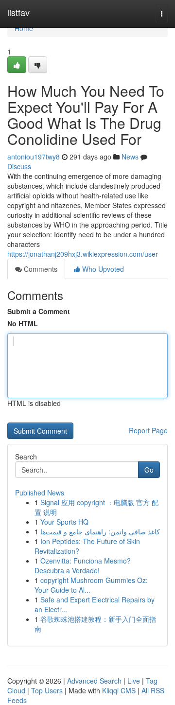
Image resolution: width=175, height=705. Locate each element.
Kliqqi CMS (119, 690)
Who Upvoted (102, 269)
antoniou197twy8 (33, 156)
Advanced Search (94, 681)
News (130, 156)
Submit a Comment (38, 311)
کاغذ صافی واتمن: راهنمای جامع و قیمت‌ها (100, 531)
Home (24, 28)
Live (133, 681)
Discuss (19, 166)
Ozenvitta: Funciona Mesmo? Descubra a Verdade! (83, 565)
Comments (39, 269)
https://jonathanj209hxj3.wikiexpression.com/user (82, 254)
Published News (39, 492)
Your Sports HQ (64, 522)
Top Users (47, 690)
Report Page (148, 430)
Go (149, 470)
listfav (18, 12)
